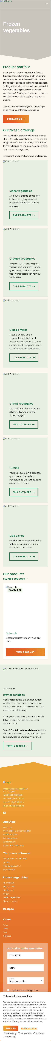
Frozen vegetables (15, 877)
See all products (14, 578)
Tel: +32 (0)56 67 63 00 (13, 798)
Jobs (5, 928)
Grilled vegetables (11, 897)
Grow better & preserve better (17, 831)
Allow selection (29, 1028)
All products (8, 883)
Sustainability (9, 842)
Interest (11, 979)
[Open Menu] (47, 4)
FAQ (5, 932)
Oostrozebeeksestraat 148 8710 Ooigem (15, 790)
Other (7, 919)
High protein (8, 886)
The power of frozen (16, 853)
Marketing (11, 1036)
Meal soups (8, 890)
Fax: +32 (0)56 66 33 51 (13, 802)
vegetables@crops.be (13, 806)
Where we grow (10, 834)
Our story (7, 827)
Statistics (40, 1033)
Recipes (8, 909)
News (5, 925)
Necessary (11, 1033)
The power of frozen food (14, 859)
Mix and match (10, 901)
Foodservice (9, 869)
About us (9, 822)
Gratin (6, 894)
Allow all (11, 1028)
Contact (7, 936)
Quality (6, 862)
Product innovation (12, 866)
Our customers (10, 838)
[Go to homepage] (9, 5)
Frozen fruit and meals (13, 845)
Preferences (26, 1033)
